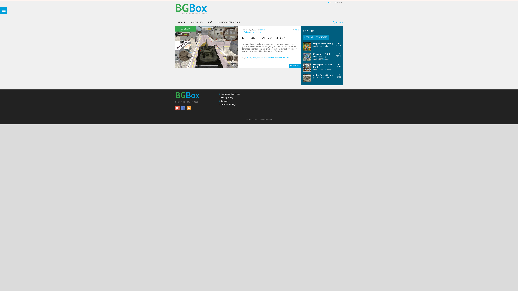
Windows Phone (229, 22)
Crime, (254, 58)
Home (330, 2)
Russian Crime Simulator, (273, 58)
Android (197, 22)
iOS (210, 22)
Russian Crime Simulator (263, 38)
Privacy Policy (227, 97)
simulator (285, 58)
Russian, (260, 58)
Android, (252, 32)
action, (249, 58)
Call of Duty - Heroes (323, 75)
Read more (295, 66)
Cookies (224, 101)
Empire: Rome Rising (323, 43)
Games (258, 32)
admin (262, 30)
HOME (182, 22)
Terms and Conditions (230, 94)
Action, (246, 32)
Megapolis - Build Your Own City (321, 55)
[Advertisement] (294, 10)
